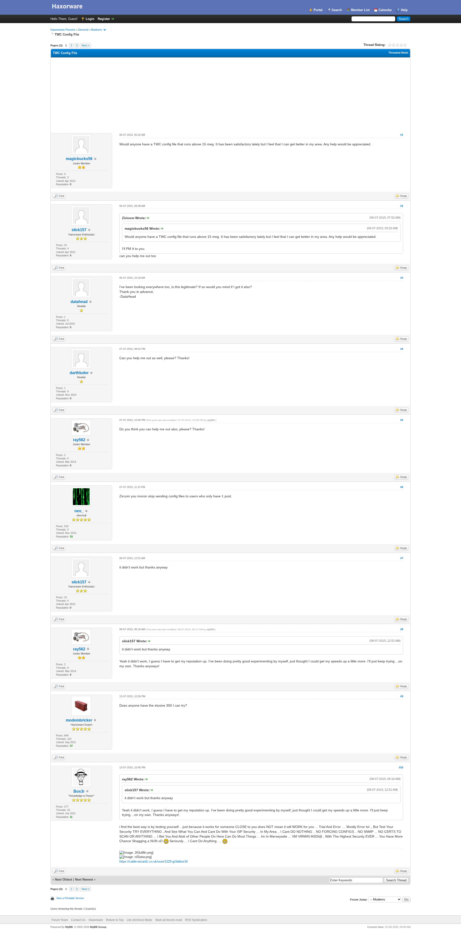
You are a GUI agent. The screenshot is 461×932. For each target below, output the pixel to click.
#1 (401, 134)
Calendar (385, 10)
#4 (401, 348)
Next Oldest (63, 879)
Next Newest (84, 879)
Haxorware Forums (62, 29)
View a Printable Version (70, 898)
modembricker (79, 720)
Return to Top (115, 920)
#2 (401, 205)
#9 (401, 696)
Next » (85, 45)
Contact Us (78, 920)
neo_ (79, 511)
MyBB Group (98, 927)
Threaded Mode (398, 52)
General (83, 29)
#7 (401, 558)
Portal (318, 10)
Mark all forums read (168, 920)
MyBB (69, 927)
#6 (401, 487)
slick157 (79, 230)
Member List (360, 10)
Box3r (79, 791)
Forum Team (60, 920)
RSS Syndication (196, 920)
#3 (401, 277)
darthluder (79, 373)
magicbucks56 (79, 159)
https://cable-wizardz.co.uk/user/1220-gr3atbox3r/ (153, 861)
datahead (79, 302)
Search (337, 10)
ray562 (79, 440)
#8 (401, 629)
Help (404, 10)
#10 (401, 767)
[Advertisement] (230, 93)
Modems (96, 29)
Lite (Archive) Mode (139, 920)
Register (104, 19)
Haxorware (96, 920)
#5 (401, 420)
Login (90, 19)
